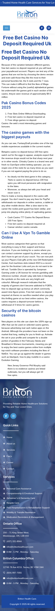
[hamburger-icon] (6, 27)
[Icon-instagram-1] (48, 28)
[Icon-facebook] (41, 28)
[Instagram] (13, 416)
